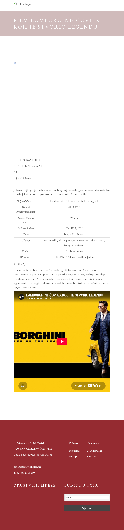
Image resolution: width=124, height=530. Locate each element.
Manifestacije (94, 450)
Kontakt (91, 456)
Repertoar (72, 450)
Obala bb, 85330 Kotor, (27, 454)
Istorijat (71, 456)
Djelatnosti (93, 443)
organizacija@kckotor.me (27, 466)
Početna (73, 443)
